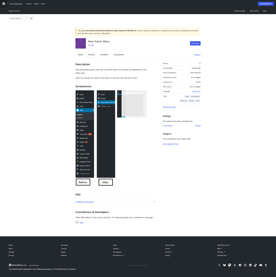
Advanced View (169, 107)
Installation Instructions (84, 202)
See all (198, 125)
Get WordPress (266, 4)
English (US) (196, 91)
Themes (64, 248)
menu (198, 101)
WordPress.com (223, 245)
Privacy (11, 255)
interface (191, 101)
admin (187, 96)
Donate (168, 252)
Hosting (11, 252)
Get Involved (169, 245)
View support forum (171, 144)
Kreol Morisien (34, 265)
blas (92, 45)
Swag (168, 255)
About (11, 245)
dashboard (183, 101)
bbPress (221, 252)
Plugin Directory (14, 11)
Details (80, 55)
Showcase (64, 245)
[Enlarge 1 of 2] (112, 93)
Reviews (91, 55)
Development (119, 55)
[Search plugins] (31, 18)
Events (167, 248)
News (11, 248)
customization (195, 96)
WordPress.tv (118, 255)
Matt (219, 248)
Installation (104, 55)
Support (197, 55)
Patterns (64, 255)
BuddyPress (222, 255)
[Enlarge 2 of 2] (154, 93)
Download (195, 43)
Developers (117, 252)
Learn (115, 245)
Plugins (63, 252)
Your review (167, 125)
